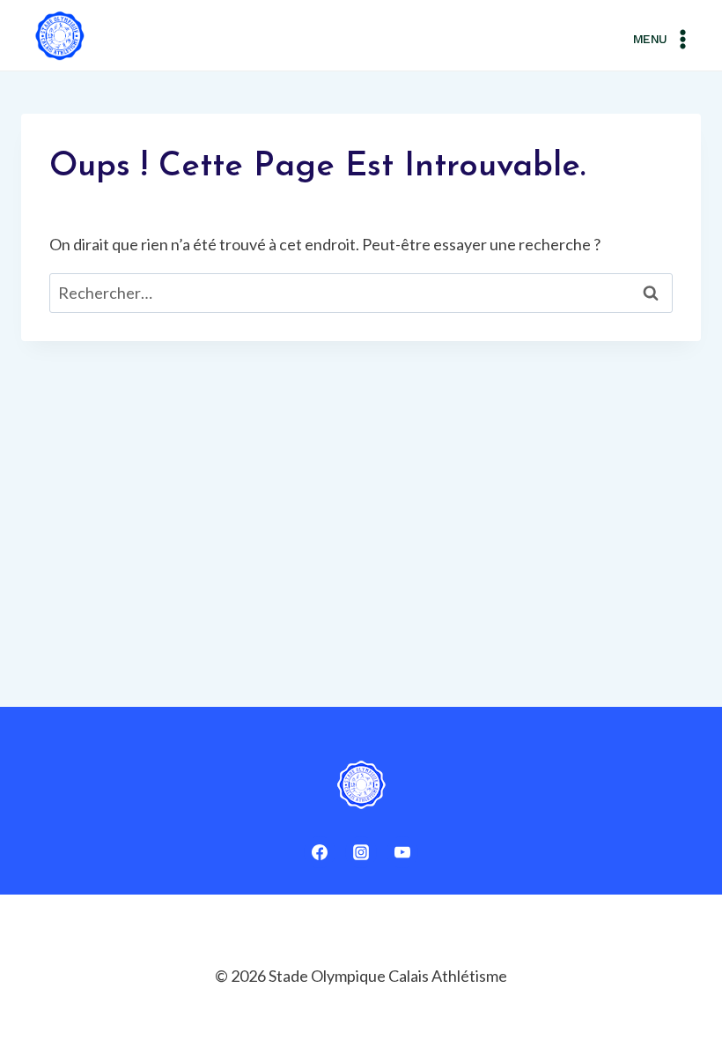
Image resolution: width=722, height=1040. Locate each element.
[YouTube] (402, 852)
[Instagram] (361, 852)
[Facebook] (319, 852)
